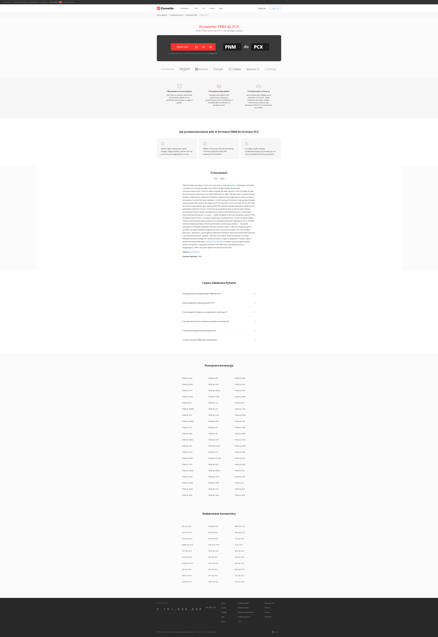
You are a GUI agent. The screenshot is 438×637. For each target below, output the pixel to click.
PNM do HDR (240, 427)
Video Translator (69, 2)
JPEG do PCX (240, 532)
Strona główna (162, 15)
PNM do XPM (213, 483)
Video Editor (7, 2)
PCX (222, 178)
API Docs (267, 608)
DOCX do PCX (213, 545)
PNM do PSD (187, 464)
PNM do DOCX (214, 390)
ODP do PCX (213, 582)
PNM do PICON (214, 458)
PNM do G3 (213, 427)
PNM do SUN (187, 477)
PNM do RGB (240, 464)
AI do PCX (239, 545)
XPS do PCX (186, 569)
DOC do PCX (213, 563)
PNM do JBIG (187, 495)
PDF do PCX (187, 532)
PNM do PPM (187, 397)
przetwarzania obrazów (214, 241)
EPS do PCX (213, 557)
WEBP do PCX (187, 545)
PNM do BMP (240, 397)
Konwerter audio (243, 608)
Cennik (212, 8)
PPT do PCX (213, 576)
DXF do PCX (239, 551)
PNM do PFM (187, 458)
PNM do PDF (187, 378)
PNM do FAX (240, 421)
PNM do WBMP (188, 409)
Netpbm (233, 185)
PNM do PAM (240, 446)
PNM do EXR (213, 421)
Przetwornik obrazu (176, 15)
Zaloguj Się (262, 8)
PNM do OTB (240, 440)
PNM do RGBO (214, 470)
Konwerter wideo (243, 603)
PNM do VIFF (240, 477)
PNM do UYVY (214, 477)
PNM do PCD (187, 452)
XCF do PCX (239, 563)
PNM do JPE (187, 403)
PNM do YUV (213, 489)
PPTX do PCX (187, 539)
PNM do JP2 (239, 403)
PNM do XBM (187, 483)
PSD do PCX (213, 539)
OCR (196, 8)
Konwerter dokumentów (245, 612)
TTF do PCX (239, 539)
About (223, 603)
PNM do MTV (213, 440)
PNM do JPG (213, 378)
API (203, 8)
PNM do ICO (213, 403)
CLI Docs (267, 612)
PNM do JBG (240, 489)
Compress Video (34, 2)
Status (223, 621)
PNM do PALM (214, 446)
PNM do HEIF (240, 495)
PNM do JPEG (187, 384)
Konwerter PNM (191, 15)
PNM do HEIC (213, 495)
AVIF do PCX (240, 569)
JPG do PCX (186, 526)
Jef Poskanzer (194, 252)
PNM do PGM (213, 397)
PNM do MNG (187, 440)
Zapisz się (275, 8)
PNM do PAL (187, 446)
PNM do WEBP (188, 421)
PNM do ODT (240, 390)
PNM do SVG (240, 384)
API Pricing (268, 617)
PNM (215, 178)
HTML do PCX (187, 563)
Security (223, 608)
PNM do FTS (187, 427)
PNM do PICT (240, 458)
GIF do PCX (212, 532)
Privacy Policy (211, 632)
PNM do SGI (239, 470)
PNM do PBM (240, 415)
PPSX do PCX (213, 551)
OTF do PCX (239, 582)
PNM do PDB (240, 452)
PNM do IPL (213, 434)
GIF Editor (44, 2)
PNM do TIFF (187, 390)
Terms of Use (200, 632)
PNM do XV (239, 483)
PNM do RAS (213, 464)
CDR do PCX (187, 582)
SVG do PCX (239, 557)
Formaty (224, 612)
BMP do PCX (240, 526)
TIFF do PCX (187, 551)
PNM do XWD (187, 489)
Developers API (270, 603)
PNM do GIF (213, 409)
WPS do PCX (187, 576)
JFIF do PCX (213, 569)
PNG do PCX (213, 526)
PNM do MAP (240, 434)
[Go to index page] (165, 8)
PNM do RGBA (188, 470)
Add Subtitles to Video (19, 2)
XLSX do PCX (187, 557)
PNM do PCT (213, 452)
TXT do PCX (239, 576)
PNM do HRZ (187, 434)
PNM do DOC (213, 384)
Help (220, 8)
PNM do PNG (240, 378)
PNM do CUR (213, 415)
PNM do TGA (240, 409)
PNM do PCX (187, 415)
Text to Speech (53, 2)
